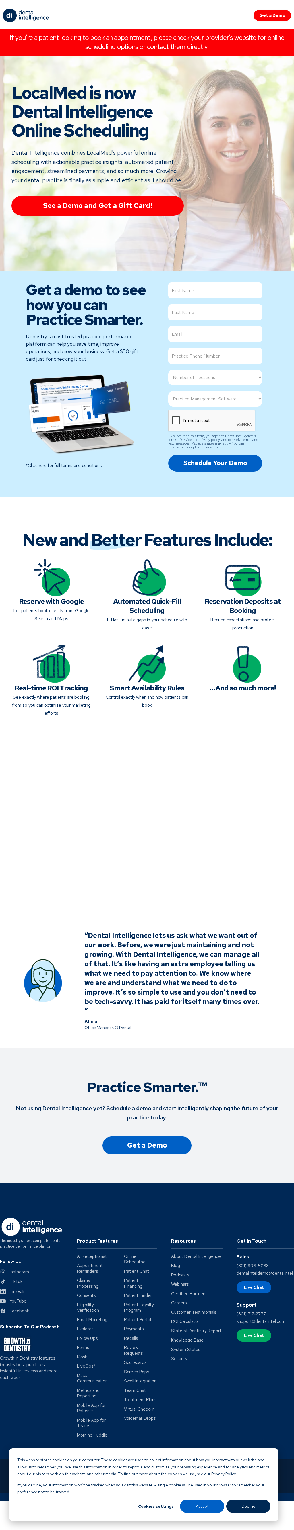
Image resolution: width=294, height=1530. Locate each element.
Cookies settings (156, 1506)
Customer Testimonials (193, 1312)
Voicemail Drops (140, 1418)
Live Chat (254, 1287)
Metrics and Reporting (88, 1393)
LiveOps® (86, 1366)
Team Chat (135, 1390)
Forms (83, 1347)
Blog (175, 1265)
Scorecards (135, 1362)
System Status (185, 1349)
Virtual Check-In (139, 1409)
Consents (86, 1295)
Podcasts (180, 1275)
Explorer (85, 1329)
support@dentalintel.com (261, 1321)
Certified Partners (188, 1294)
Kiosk (82, 1357)
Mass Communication (92, 1378)
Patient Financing (133, 1283)
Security (179, 1359)
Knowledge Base (187, 1340)
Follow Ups (87, 1338)
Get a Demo (272, 15)
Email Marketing (92, 1320)
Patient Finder (138, 1295)
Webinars (180, 1284)
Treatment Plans (140, 1400)
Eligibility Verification (88, 1307)
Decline (248, 1506)
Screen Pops (136, 1372)
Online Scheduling (135, 1259)
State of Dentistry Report (196, 1331)
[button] (117, 1243)
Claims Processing (87, 1283)
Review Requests (133, 1350)
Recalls (131, 1338)
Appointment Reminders (90, 1268)
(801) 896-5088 (253, 1266)
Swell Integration (140, 1381)
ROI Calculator (185, 1321)
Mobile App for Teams (91, 1423)
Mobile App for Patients (91, 1408)
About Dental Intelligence (196, 1256)
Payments (134, 1329)
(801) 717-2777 (251, 1314)
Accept (202, 1506)
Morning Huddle (92, 1435)
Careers (179, 1303)
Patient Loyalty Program (139, 1307)
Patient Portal (137, 1320)
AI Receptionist (92, 1256)
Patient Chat (136, 1271)
